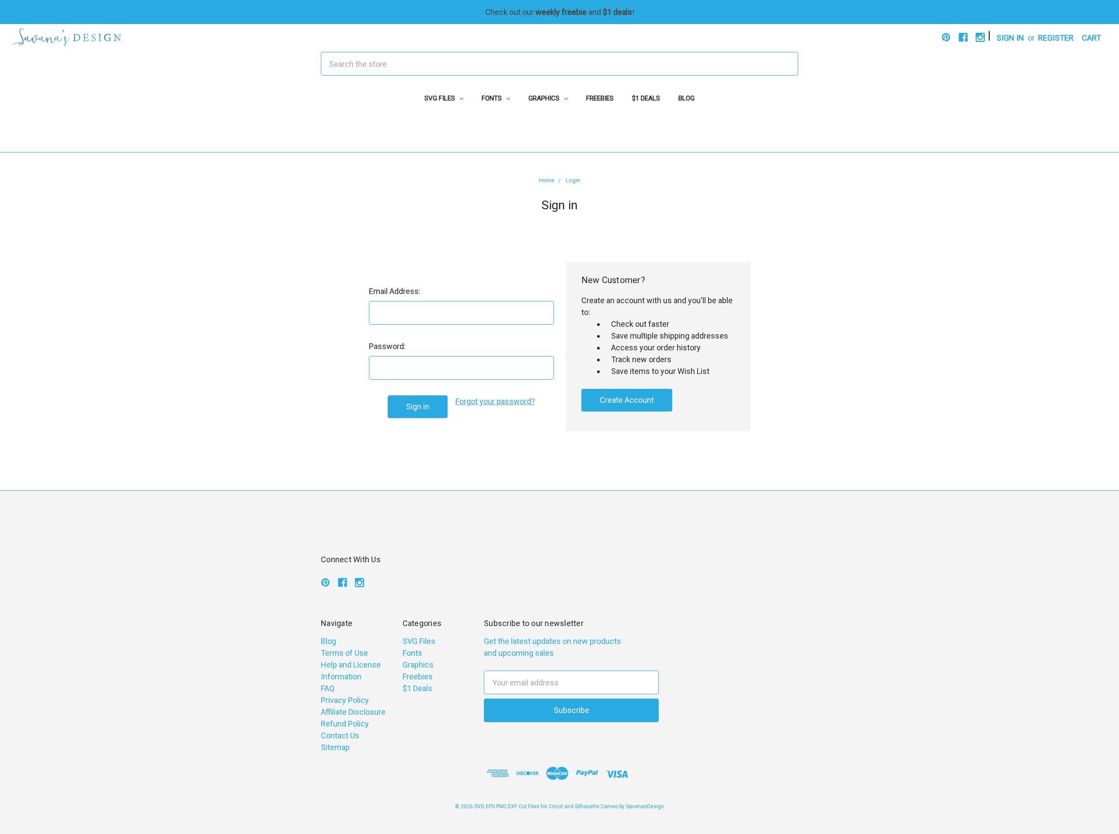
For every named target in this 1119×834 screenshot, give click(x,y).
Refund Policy (345, 723)
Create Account (627, 400)
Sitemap (335, 747)
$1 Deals (646, 98)
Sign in (1010, 37)
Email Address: (394, 291)
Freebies (600, 98)
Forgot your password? (495, 401)
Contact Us (340, 735)
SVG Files (440, 98)
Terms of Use (344, 653)
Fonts (493, 98)
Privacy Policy (345, 700)
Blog (686, 98)
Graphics (544, 98)
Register (1056, 37)
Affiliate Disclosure (353, 711)
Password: (387, 346)
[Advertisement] (559, 132)
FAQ (327, 688)
